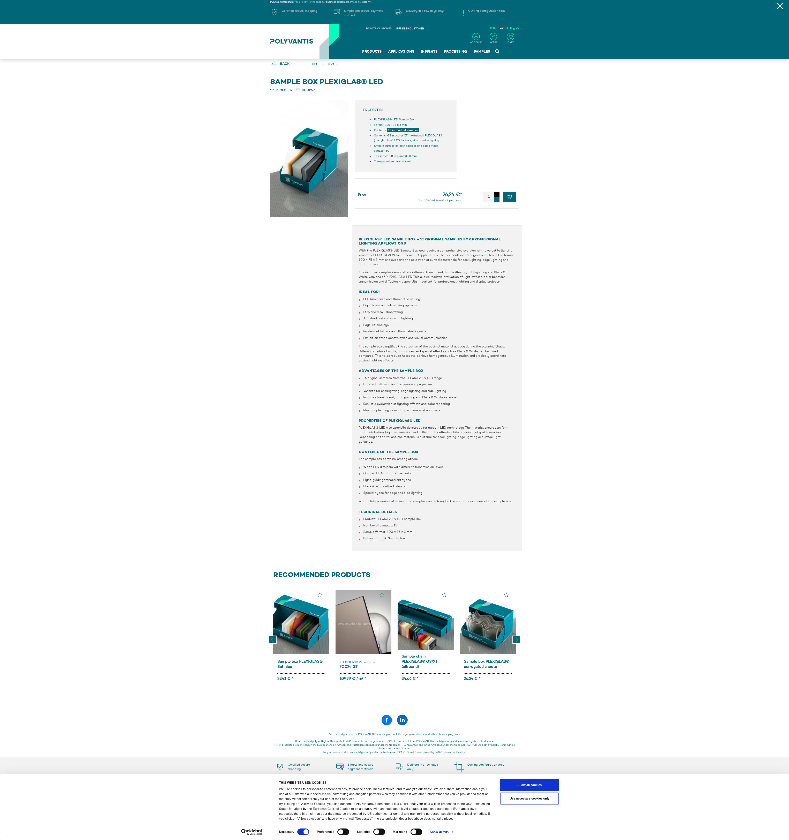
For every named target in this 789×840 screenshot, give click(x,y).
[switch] (343, 832)
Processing (455, 52)
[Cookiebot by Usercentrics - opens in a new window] (252, 832)
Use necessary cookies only (529, 798)
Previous (272, 640)
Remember (283, 90)
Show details (439, 832)
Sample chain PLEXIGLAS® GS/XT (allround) (420, 662)
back (285, 64)
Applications (401, 52)
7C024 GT (349, 667)
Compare (309, 90)
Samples (482, 52)
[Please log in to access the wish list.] (320, 594)
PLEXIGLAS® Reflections (357, 662)
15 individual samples (403, 130)
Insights (429, 52)
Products (372, 52)
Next (516, 640)
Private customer (379, 29)
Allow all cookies (529, 785)
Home (314, 64)
